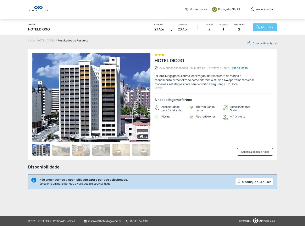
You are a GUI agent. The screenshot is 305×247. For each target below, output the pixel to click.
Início (31, 40)
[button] (88, 137)
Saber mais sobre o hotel (255, 152)
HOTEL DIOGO (46, 40)
